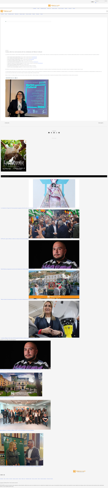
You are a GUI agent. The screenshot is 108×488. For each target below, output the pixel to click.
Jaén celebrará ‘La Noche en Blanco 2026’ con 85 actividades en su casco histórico (17, 430)
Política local (49, 8)
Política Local (23, 478)
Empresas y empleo (15, 478)
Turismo (74, 8)
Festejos (20, 478)
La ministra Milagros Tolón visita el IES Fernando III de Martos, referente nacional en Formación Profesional (20, 338)
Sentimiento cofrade (43, 8)
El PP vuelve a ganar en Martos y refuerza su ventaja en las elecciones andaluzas (14, 238)
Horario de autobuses (43, 478)
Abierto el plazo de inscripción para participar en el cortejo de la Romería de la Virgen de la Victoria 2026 (19, 299)
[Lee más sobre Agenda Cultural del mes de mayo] (21, 384)
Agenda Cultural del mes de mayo (7, 396)
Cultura (38, 8)
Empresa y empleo (54, 8)
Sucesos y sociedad (60, 8)
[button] (95, 2)
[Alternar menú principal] (107, 11)
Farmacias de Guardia (50, 478)
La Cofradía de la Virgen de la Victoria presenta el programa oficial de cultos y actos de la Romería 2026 (19, 208)
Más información (34, 58)
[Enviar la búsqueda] (106, 1)
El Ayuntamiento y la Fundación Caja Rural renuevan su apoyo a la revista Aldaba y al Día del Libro (20, 466)
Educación (70, 8)
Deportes (66, 8)
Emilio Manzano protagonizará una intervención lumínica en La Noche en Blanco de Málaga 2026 (20, 369)
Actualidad (34, 8)
